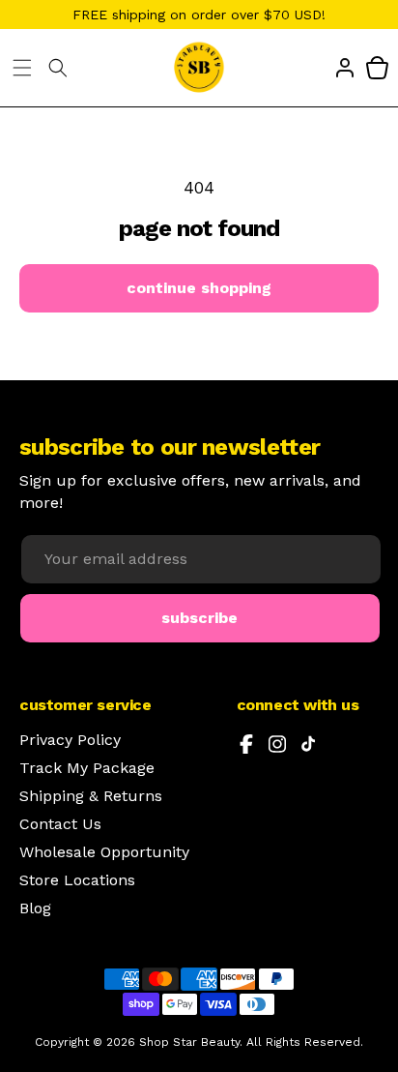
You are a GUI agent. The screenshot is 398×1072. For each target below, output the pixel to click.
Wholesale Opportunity (104, 852)
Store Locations (77, 880)
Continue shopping (199, 288)
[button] (22, 67)
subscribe (199, 618)
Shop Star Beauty (189, 1042)
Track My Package (87, 768)
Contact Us (60, 824)
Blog (35, 908)
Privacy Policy (70, 740)
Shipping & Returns (90, 796)
